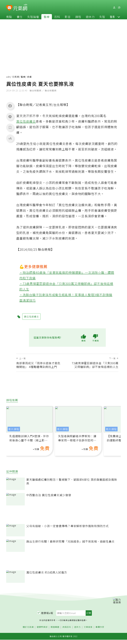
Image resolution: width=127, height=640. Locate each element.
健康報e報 (47, 612)
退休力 (90, 17)
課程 (78, 17)
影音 (68, 17)
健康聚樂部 (42, 627)
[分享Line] (10, 116)
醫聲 (113, 17)
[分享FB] (10, 106)
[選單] (119, 7)
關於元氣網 (28, 627)
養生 (20, 17)
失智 (102, 17)
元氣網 (15, 76)
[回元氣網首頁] (20, 7)
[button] (119, 16)
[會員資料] (114, 7)
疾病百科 (66, 627)
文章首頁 (88, 627)
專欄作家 (100, 627)
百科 (57, 17)
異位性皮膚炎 (26, 121)
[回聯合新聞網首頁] (9, 8)
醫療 (47, 17)
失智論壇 (33, 17)
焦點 (9, 17)
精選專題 (55, 627)
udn (8, 76)
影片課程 (14, 429)
